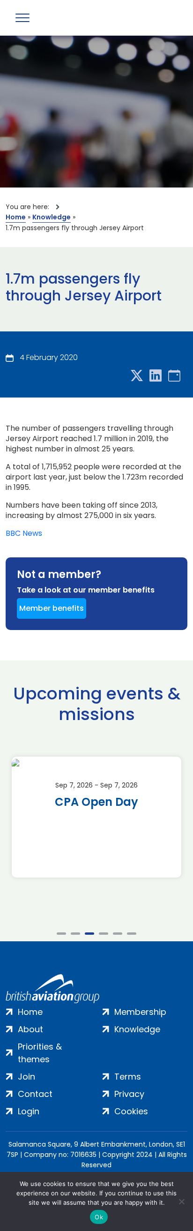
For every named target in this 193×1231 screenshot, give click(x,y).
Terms (127, 1076)
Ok (99, 1217)
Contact (35, 1094)
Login (28, 1111)
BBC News (24, 533)
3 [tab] (89, 933)
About (30, 1029)
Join (26, 1076)
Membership (140, 1012)
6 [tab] (131, 933)
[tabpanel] (96, 817)
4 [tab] (103, 933)
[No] (181, 1201)
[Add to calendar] (174, 376)
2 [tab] (75, 933)
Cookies (131, 1111)
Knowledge (51, 217)
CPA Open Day (96, 802)
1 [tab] (61, 933)
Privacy (129, 1094)
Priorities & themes (40, 1053)
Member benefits (51, 608)
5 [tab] (117, 933)
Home (16, 217)
